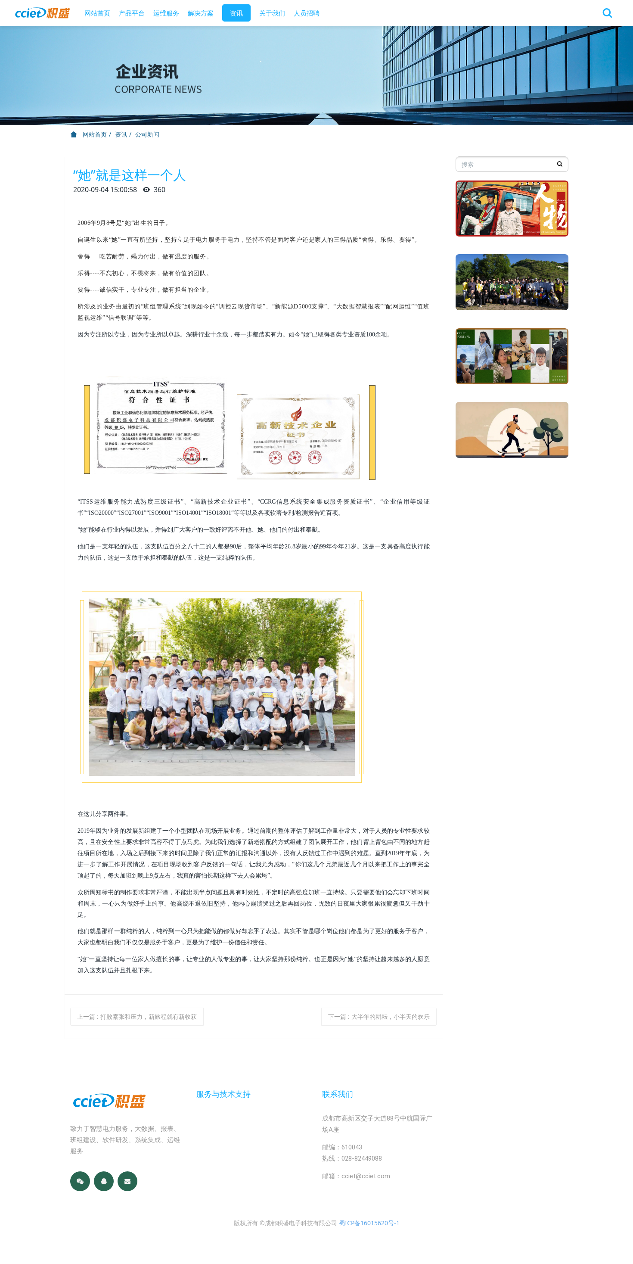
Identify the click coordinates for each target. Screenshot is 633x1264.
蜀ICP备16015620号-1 (369, 1223)
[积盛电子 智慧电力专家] (42, 13)
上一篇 (137, 1016)
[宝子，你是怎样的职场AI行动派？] (512, 433)
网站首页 (97, 13)
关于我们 (272, 13)
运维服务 (166, 13)
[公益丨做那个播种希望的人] (512, 285)
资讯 (236, 13)
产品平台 (132, 13)
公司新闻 (147, 134)
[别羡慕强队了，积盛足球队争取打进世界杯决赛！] (512, 359)
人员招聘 (307, 13)
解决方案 (201, 13)
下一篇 (379, 1016)
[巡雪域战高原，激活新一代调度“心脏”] (512, 212)
